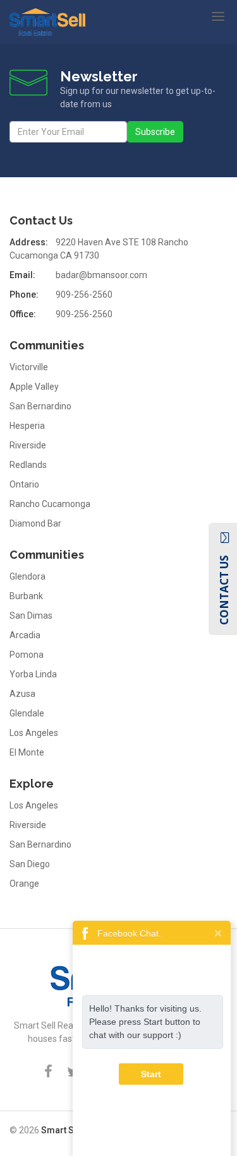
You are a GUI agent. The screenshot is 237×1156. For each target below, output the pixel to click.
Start (151, 1074)
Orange (24, 884)
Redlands (28, 465)
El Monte (26, 752)
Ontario (24, 484)
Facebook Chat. (129, 933)
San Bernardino (40, 406)
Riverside (27, 445)
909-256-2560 (84, 294)
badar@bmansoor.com (101, 275)
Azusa (22, 694)
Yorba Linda (33, 674)
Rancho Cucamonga (49, 504)
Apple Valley (34, 387)
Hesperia (27, 426)
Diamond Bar (35, 523)
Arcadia (24, 635)
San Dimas (30, 615)
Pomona (26, 655)
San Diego (29, 864)
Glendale (26, 713)
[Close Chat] (218, 932)
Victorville (28, 367)
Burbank (26, 596)
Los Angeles (33, 733)
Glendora (27, 576)
